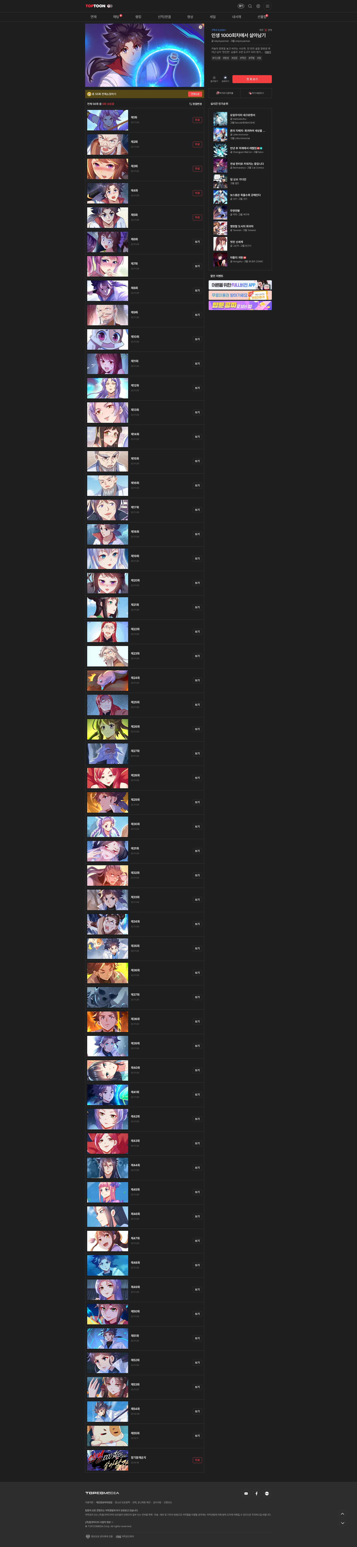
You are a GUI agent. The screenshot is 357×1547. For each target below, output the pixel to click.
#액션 (243, 58)
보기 (197, 241)
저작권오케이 (128, 1536)
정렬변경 (197, 104)
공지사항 (157, 1502)
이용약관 (89, 1502)
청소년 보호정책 (122, 1502)
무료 (197, 120)
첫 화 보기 (252, 79)
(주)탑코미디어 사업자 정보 (98, 1522)
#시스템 (216, 58)
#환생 (226, 58)
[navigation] (93, 17)
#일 (259, 58)
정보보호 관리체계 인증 (102, 1536)
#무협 (251, 58)
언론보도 (168, 1502)
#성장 (234, 58)
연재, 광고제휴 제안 (141, 1502)
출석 (241, 6)
